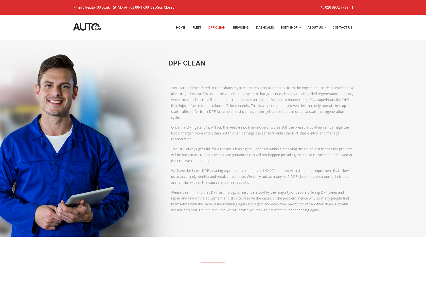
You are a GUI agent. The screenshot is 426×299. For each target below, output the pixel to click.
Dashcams (265, 27)
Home (181, 27)
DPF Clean (216, 27)
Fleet (197, 27)
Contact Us (343, 27)
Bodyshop (290, 27)
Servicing (240, 27)
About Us (315, 27)
